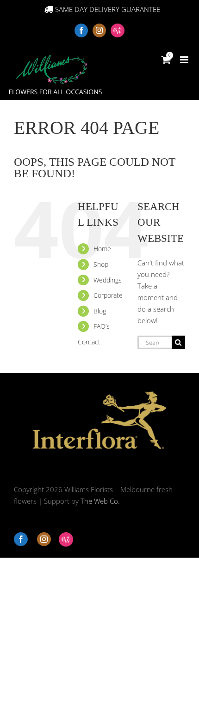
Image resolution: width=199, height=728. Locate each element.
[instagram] (44, 539)
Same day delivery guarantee (106, 9)
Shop (100, 264)
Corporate (108, 295)
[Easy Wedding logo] (66, 539)
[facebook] (21, 539)
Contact (89, 341)
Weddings (107, 280)
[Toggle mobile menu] (185, 60)
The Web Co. (100, 500)
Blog (99, 311)
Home (102, 248)
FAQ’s (101, 326)
